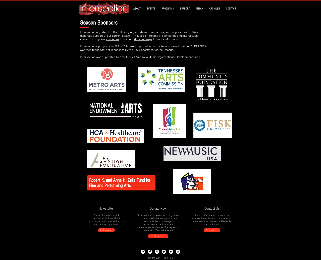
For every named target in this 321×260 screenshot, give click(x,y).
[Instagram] (157, 252)
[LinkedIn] (178, 252)
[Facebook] (150, 252)
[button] (137, 9)
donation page (143, 39)
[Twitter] (164, 252)
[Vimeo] (171, 252)
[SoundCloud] (143, 252)
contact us (112, 39)
